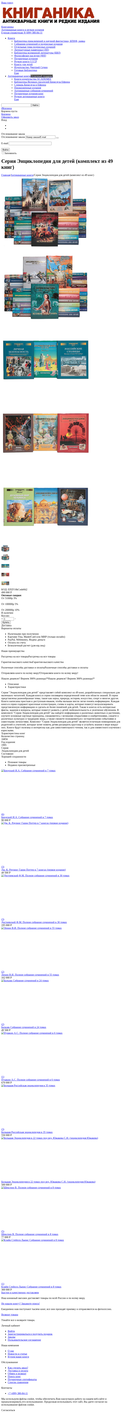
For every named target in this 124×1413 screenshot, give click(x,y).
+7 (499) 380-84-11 (18, 1393)
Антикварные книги (22, 175)
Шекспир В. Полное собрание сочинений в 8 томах (29, 1234)
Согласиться (8, 1410)
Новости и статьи (17, 1353)
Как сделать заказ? (18, 1367)
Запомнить (10, 153)
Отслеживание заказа (13, 137)
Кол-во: (5, 615)
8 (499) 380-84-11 (21, 32)
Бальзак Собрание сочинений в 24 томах (23, 1027)
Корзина (5, 114)
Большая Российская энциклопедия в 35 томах (27, 1132)
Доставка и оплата (18, 1370)
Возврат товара (9, 1314)
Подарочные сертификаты (22, 1379)
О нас (11, 1350)
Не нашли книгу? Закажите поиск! (20, 1303)
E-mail (4, 143)
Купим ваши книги (18, 1356)
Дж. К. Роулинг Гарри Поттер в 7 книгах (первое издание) (33, 869)
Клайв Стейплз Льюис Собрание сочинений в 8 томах (31, 1286)
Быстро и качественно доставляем (20, 1292)
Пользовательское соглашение (24, 1339)
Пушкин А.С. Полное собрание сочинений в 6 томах (30, 1079)
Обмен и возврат (17, 1373)
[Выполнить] (57, 137)
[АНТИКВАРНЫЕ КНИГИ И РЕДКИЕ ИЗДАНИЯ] (51, 24)
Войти (11, 1331)
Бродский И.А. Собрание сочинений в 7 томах (27, 817)
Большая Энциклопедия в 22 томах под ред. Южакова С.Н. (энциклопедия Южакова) (48, 1181)
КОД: (4, 589)
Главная (5, 175)
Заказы (11, 1337)
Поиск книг (14, 1376)
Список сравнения (18, 1382)
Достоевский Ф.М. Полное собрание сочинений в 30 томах (34, 922)
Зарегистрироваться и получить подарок (30, 1334)
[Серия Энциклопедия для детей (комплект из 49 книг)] (45, 248)
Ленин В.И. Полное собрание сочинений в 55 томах (30, 974)
